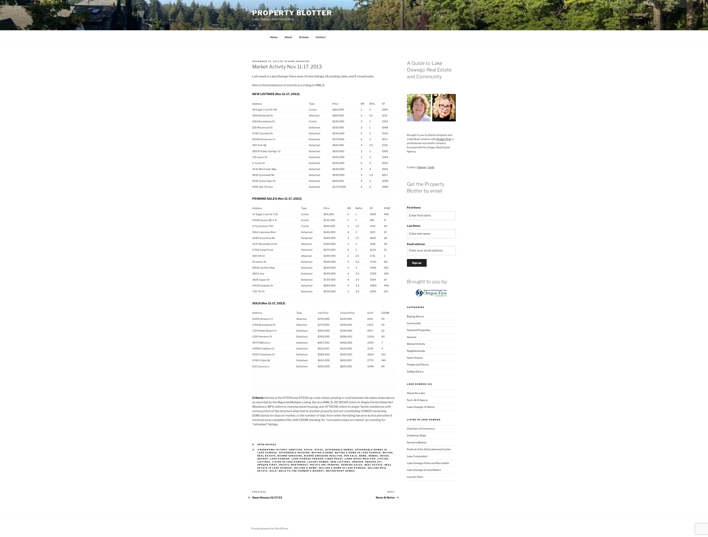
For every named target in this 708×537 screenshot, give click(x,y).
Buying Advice (415, 316)
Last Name (413, 225)
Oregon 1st (373, 462)
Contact (321, 37)
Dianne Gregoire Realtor (323, 455)
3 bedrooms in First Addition (279, 449)
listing (383, 458)
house (384, 455)
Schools (304, 37)
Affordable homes (339, 449)
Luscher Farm (415, 476)
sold (273, 471)
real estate (374, 464)
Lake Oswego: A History (421, 406)
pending (333, 464)
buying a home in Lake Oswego (358, 452)
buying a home (322, 452)
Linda (431, 167)
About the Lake (416, 393)
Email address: (416, 244)
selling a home (305, 468)
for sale (350, 455)
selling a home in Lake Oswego (342, 468)
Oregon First (267, 464)
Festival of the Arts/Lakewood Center (429, 449)
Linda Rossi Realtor (360, 458)
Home (273, 37)
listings (263, 462)
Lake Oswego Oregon (308, 458)
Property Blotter (292, 13)
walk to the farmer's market (301, 471)
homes (373, 455)
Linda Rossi (334, 458)
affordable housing (294, 452)
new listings (340, 462)
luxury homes (318, 462)
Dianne (422, 167)
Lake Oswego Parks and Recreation (428, 463)
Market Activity (416, 343)
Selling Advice (415, 371)
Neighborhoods (416, 350)
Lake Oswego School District (424, 469)
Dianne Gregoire (297, 61)
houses (262, 458)
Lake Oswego (280, 458)
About (288, 37)
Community (414, 323)
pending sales (352, 464)
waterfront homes (340, 471)
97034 (308, 449)
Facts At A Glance (417, 400)
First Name (414, 207)
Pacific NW (318, 464)
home (363, 455)
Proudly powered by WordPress (269, 528)
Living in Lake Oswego (289, 462)
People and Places (418, 364)
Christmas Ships (416, 435)
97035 (319, 449)
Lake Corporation (417, 456)
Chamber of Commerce (421, 428)
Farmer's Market (416, 442)
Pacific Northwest (293, 464)
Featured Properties (418, 330)
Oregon (357, 462)
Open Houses (267, 444)
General (411, 337)
